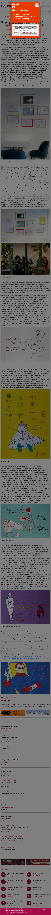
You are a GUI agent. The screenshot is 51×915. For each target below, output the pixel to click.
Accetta (43, 909)
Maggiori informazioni (10, 913)
